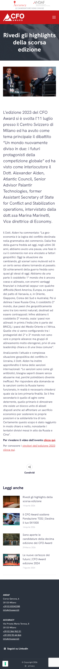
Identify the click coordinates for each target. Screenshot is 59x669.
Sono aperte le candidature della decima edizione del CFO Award (38, 539)
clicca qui (49, 440)
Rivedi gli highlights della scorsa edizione (38, 499)
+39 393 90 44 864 (12, 635)
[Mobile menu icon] (54, 17)
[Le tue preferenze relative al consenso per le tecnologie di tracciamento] (5, 664)
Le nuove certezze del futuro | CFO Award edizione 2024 (36, 559)
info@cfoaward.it (11, 610)
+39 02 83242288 (11, 606)
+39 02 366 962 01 (12, 631)
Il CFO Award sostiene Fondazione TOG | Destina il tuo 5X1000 (38, 518)
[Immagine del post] (11, 502)
